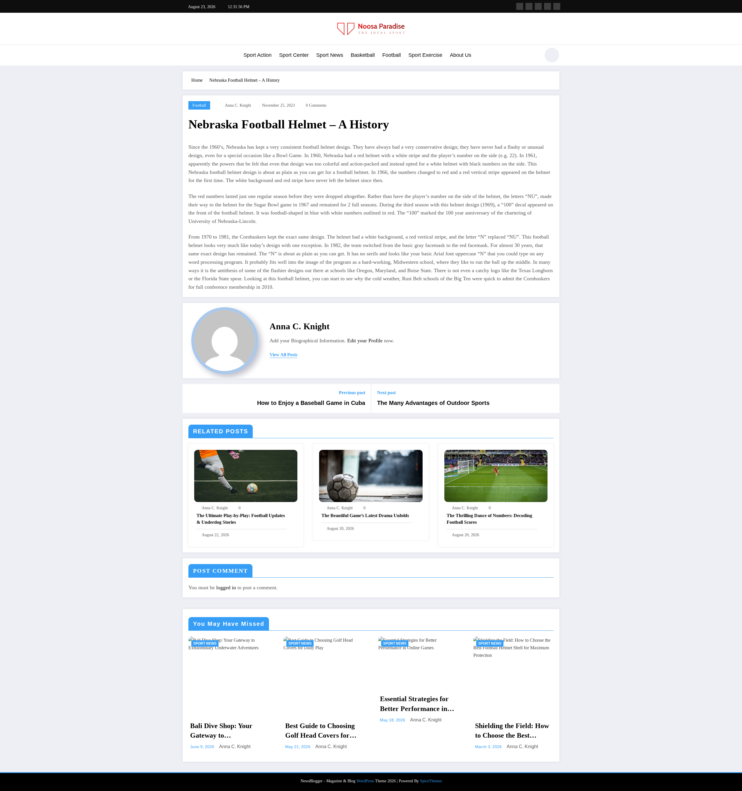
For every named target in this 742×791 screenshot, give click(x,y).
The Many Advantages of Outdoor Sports (433, 403)
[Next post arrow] (551, 398)
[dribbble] (538, 6)
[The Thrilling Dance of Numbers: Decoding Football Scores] (496, 475)
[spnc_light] (552, 55)
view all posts (283, 354)
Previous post (352, 392)
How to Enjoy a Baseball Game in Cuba (311, 403)
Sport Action (257, 55)
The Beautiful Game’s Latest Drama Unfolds (365, 515)
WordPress (365, 781)
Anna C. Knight (238, 105)
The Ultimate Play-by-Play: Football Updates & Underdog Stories (241, 518)
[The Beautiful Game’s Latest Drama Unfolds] (370, 475)
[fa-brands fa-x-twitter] (528, 6)
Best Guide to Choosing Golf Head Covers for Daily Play (225, 731)
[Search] (533, 56)
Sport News (329, 55)
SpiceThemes (431, 781)
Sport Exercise (425, 55)
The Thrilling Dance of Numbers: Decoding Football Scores (489, 518)
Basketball (363, 55)
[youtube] (556, 6)
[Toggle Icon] (187, 55)
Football (391, 55)
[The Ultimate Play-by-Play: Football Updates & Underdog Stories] (245, 475)
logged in (226, 587)
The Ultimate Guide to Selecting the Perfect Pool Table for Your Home (513, 704)
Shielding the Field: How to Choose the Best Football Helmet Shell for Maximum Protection (418, 731)
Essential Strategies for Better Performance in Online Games (319, 704)
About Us (460, 55)
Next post (386, 392)
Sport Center (294, 55)
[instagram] (547, 6)
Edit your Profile (365, 340)
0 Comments (316, 105)
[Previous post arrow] (190, 398)
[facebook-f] (519, 6)
